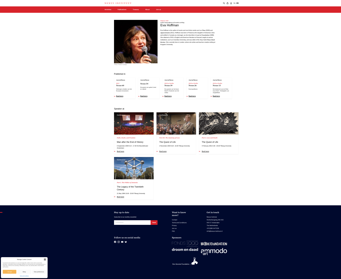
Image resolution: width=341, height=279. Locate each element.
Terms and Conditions (24, 275)
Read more (119, 96)
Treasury (136, 9)
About (147, 9)
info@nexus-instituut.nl (214, 231)
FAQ (173, 231)
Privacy (174, 225)
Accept (10, 272)
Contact (174, 220)
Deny (24, 272)
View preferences (39, 272)
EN (238, 3)
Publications (122, 9)
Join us (158, 9)
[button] (45, 259)
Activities (108, 9)
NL (234, 3)
